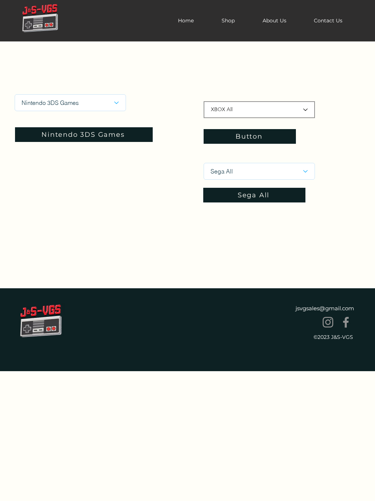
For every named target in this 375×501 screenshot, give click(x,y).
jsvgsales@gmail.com (325, 308)
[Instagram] (328, 322)
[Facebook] (346, 322)
